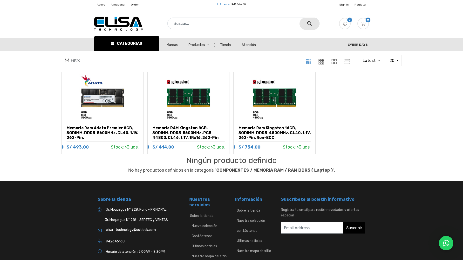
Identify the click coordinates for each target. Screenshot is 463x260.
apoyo (101, 4)
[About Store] (235, 210)
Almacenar (118, 4)
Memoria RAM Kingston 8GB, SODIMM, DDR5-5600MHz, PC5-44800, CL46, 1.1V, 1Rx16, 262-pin (185, 133)
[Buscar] (310, 24)
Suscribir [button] (354, 228)
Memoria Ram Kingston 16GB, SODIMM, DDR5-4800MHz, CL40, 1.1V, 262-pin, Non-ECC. (274, 133)
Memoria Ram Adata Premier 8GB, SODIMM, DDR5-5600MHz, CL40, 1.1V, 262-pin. (102, 133)
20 (392, 60)
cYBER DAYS (358, 44)
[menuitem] (174, 45)
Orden (135, 4)
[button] (363, 23)
